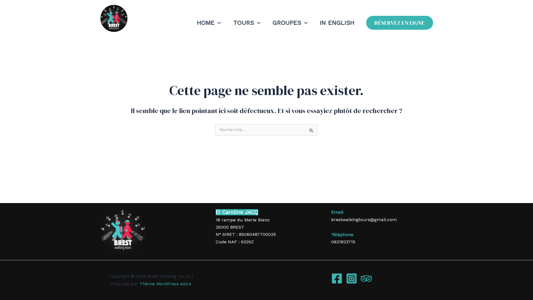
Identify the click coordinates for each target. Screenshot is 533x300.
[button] (399, 23)
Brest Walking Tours (133, 37)
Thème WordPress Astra (165, 283)
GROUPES (287, 22)
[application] (218, 23)
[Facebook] (337, 278)
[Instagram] (351, 278)
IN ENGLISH (337, 22)
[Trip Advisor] (366, 278)
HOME (206, 22)
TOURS (243, 22)
